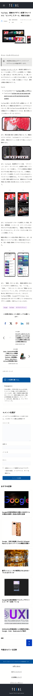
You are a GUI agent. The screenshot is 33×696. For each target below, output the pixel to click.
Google (5, 307)
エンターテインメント (24, 19)
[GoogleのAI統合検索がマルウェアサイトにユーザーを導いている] (16, 580)
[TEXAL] (14, 5)
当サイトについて (16, 672)
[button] (5, 323)
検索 (2, 638)
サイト (4, 460)
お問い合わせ (16, 666)
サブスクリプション (21, 307)
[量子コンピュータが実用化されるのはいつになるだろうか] (16, 551)
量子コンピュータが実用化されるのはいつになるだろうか (15, 571)
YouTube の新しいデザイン (24, 91)
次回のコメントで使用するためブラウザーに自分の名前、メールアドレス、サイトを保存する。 (17, 470)
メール (5, 452)
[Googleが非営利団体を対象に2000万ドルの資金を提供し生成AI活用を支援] (16, 492)
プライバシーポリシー (16, 683)
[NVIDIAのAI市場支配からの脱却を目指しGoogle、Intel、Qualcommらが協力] (16, 609)
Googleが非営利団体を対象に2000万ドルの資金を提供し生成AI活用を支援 (16, 513)
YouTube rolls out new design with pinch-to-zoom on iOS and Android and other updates (17, 95)
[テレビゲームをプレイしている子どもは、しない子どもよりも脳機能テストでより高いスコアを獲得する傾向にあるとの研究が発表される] (10, 340)
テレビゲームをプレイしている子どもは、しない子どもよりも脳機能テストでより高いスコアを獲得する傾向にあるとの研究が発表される (22, 337)
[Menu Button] (4, 5)
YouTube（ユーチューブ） (8, 69)
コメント (6, 423)
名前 (5, 444)
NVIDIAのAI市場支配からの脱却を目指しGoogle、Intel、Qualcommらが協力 (16, 630)
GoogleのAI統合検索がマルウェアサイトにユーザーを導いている (16, 601)
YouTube (12, 307)
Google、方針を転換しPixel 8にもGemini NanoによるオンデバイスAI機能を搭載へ (16, 542)
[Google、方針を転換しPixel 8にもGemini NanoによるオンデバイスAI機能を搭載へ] (16, 522)
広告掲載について (16, 677)
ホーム (3, 55)
